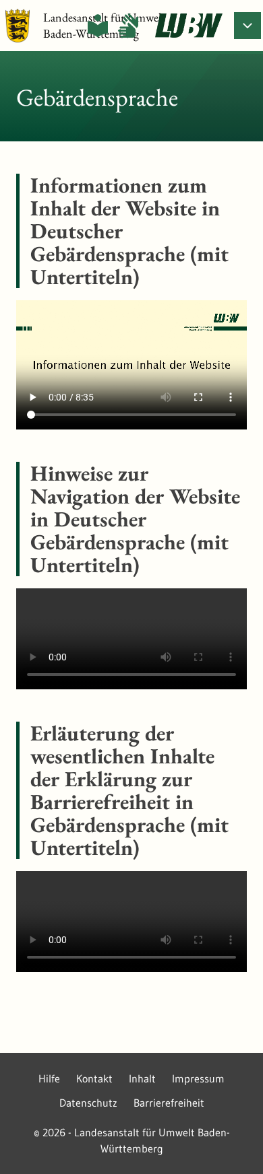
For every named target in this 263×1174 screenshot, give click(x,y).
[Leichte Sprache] (97, 25)
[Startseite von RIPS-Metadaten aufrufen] (189, 25)
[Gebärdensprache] (128, 25)
